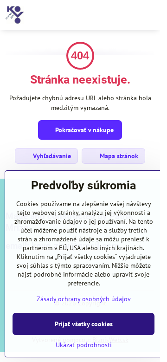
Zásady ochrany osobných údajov (84, 299)
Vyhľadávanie (51, 156)
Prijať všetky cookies (84, 324)
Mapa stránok (118, 156)
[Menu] (149, 15)
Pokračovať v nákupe (83, 130)
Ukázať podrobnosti (84, 345)
